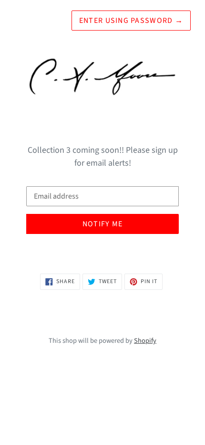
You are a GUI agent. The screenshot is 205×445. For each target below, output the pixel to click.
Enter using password (131, 20)
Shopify (145, 341)
